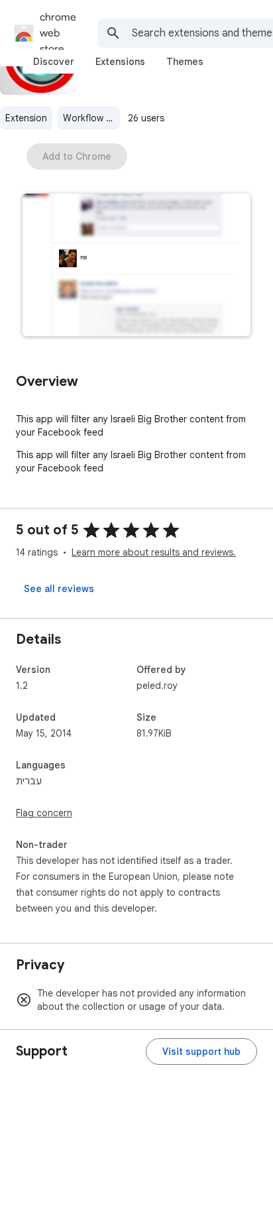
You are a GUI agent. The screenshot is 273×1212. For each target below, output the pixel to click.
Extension (26, 118)
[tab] (54, 62)
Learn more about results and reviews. (154, 552)
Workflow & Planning (91, 118)
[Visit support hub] (201, 1051)
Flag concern (44, 813)
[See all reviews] (59, 589)
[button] (136, 266)
